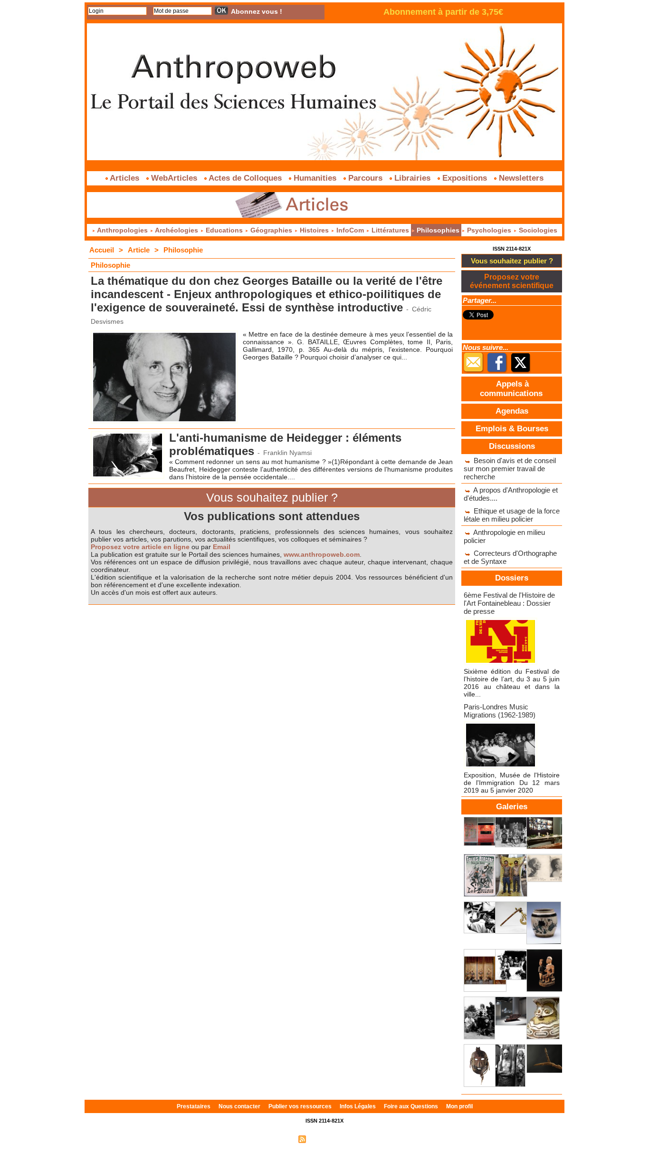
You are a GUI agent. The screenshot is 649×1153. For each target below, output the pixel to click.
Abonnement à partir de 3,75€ (443, 12)
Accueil (101, 250)
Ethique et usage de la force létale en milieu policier (512, 515)
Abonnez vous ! (256, 11)
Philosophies (438, 230)
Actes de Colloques (245, 178)
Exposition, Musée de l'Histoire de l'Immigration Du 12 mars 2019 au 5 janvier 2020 (512, 782)
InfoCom (350, 230)
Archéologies (176, 230)
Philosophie (183, 250)
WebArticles (174, 178)
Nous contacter (240, 1106)
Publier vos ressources (300, 1106)
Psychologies (489, 230)
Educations (224, 230)
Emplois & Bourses (512, 428)
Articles (125, 178)
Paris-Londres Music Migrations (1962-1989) (499, 711)
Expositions (464, 178)
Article (139, 250)
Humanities (315, 178)
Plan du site (278, 1138)
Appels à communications (511, 388)
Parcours (365, 178)
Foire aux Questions (411, 1106)
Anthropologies (122, 230)
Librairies (412, 178)
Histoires (314, 230)
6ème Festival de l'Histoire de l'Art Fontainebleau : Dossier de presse (509, 603)
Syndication (323, 1138)
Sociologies (537, 230)
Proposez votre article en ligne (140, 547)
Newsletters (520, 178)
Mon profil (459, 1106)
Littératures (390, 230)
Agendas (512, 411)
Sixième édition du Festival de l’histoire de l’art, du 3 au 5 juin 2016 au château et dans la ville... (512, 683)
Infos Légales (358, 1106)
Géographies (271, 230)
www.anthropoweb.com (322, 554)
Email (221, 547)
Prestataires (194, 1106)
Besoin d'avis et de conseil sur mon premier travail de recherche (510, 468)
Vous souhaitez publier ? (512, 261)
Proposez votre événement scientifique (512, 281)
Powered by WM (365, 1138)
